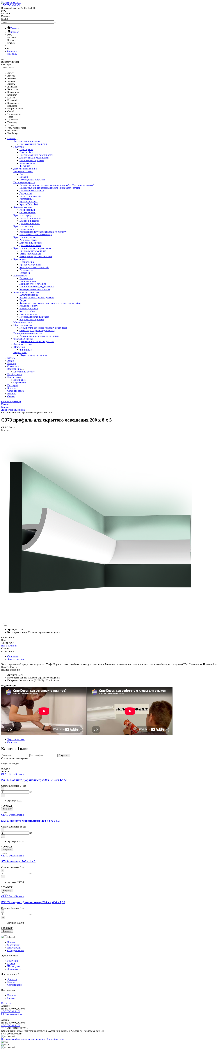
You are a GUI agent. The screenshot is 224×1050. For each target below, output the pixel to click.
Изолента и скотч (28, 305)
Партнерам (13, 377)
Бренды (11, 358)
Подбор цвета (14, 374)
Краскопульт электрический (34, 267)
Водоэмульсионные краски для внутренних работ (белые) (50, 188)
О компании (13, 945)
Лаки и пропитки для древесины (37, 286)
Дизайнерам (19, 380)
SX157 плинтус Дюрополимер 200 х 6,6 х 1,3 (30, 820)
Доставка (12, 979)
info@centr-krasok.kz (11, 1014)
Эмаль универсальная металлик (36, 256)
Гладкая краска (27, 229)
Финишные (26, 349)
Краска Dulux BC (28, 201)
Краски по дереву (22, 215)
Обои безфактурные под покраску (37, 330)
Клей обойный (27, 209)
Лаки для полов (28, 281)
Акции (10, 360)
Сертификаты (14, 985)
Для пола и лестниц (30, 223)
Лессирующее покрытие (32, 179)
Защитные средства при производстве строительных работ (50, 303)
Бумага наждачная (29, 295)
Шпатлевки (19, 347)
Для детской (26, 193)
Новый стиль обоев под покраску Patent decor (43, 327)
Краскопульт (19, 259)
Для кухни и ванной (30, 196)
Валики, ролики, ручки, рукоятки (37, 297)
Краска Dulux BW (29, 204)
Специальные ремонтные (33, 251)
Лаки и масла (20, 275)
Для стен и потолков (30, 245)
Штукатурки (20, 352)
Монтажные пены (22, 322)
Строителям (19, 382)
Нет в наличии (9, 645)
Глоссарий (12, 385)
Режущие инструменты (32, 319)
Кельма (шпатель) (29, 308)
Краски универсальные (25, 237)
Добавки (24, 177)
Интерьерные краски (24, 182)
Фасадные (25, 166)
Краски (11, 963)
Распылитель (26, 270)
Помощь (11, 363)
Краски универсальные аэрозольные (32, 248)
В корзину (7, 809)
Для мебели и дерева (30, 218)
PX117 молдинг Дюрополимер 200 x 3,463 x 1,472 (34, 779)
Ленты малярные (28, 314)
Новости (11, 393)
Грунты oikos (26, 152)
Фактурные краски (23, 338)
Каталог (11, 138)
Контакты (12, 388)
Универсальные (28, 163)
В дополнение (27, 262)
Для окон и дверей (29, 220)
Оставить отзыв (15, 391)
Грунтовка (18, 146)
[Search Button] (55, 22)
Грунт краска (26, 149)
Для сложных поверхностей (34, 157)
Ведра (23, 300)
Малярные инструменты (26, 292)
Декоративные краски (31, 242)
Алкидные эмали (28, 240)
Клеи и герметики (22, 207)
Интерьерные (27, 199)
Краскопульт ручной (30, 264)
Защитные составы (23, 171)
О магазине (13, 366)
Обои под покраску (23, 325)
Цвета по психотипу (24, 371)
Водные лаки (26, 278)
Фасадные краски (22, 344)
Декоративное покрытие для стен (37, 341)
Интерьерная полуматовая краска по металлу (43, 231)
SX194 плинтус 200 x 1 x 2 (18, 861)
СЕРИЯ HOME (28, 212)
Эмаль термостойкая (30, 253)
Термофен (25, 273)
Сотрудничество (15, 950)
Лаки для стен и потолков (33, 284)
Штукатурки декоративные (34, 355)
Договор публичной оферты (49, 1039)
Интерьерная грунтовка (32, 160)
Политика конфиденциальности (18, 1039)
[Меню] (2, 59)
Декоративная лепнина (25, 168)
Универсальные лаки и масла (35, 289)
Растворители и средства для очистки (39, 336)
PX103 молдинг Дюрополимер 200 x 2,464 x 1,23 (33, 902)
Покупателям (14, 947)
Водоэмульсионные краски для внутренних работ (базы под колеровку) (57, 185)
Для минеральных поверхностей (36, 155)
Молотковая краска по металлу (36, 234)
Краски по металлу (23, 226)
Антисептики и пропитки (26, 141)
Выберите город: (10, 62)
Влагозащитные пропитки (33, 144)
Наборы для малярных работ (34, 316)
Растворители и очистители (27, 333)
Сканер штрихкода (11, 401)
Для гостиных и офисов (32, 190)
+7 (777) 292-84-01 (10, 1011)
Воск (22, 174)
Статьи (11, 396)
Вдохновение (14, 369)
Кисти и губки (27, 311)
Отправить (64, 755)
